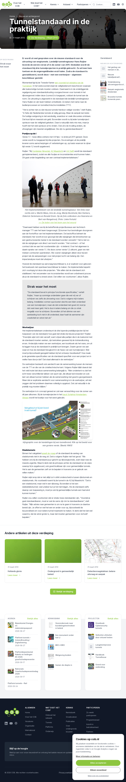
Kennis (53, 4)
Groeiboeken (71, 717)
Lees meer (13, 575)
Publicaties (70, 721)
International (30, 730)
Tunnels (49, 722)
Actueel (66, 4)
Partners (89, 732)
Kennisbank (70, 712)
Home (12, 16)
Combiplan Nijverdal (41, 151)
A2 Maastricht (57, 151)
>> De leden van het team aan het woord (57, 222)
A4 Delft (70, 151)
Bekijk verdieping (64, 591)
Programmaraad (92, 720)
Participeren (82, 4)
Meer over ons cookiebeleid (98, 776)
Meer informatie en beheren (88, 756)
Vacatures (29, 721)
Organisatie (29, 726)
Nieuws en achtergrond (29, 16)
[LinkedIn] (114, 4)
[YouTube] (118, 4)
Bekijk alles (32, 618)
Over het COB (17, 4)
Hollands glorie (15, 571)
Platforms (49, 727)
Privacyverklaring (66, 772)
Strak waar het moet (5, 65)
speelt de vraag (48, 453)
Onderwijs (50, 731)
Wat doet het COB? (36, 4)
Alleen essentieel (98, 770)
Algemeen (30, 708)
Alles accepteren (98, 763)
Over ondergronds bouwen (71, 729)
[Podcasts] (123, 4)
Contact (28, 735)
